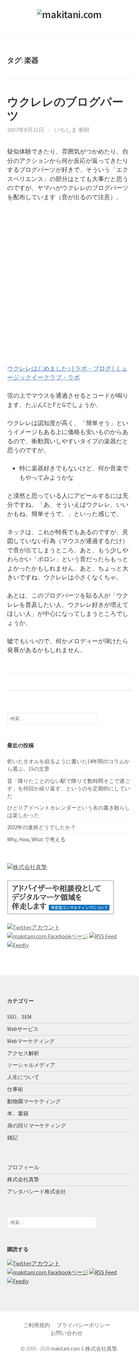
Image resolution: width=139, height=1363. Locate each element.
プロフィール (23, 1167)
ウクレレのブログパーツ (65, 108)
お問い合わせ (67, 1333)
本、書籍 (18, 1113)
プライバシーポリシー (83, 1325)
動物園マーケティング (34, 1101)
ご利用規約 (36, 1325)
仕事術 (15, 1089)
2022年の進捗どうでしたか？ (41, 827)
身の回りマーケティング (36, 1125)
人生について (23, 1077)
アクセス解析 (23, 1053)
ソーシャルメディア (31, 1065)
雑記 (12, 1137)
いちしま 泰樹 (71, 129)
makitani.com (65, 1348)
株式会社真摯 (23, 1179)
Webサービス (22, 1029)
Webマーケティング (31, 1041)
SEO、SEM (19, 1016)
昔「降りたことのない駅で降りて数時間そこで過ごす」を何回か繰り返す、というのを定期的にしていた (68, 788)
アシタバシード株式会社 (36, 1191)
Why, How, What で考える (36, 839)
